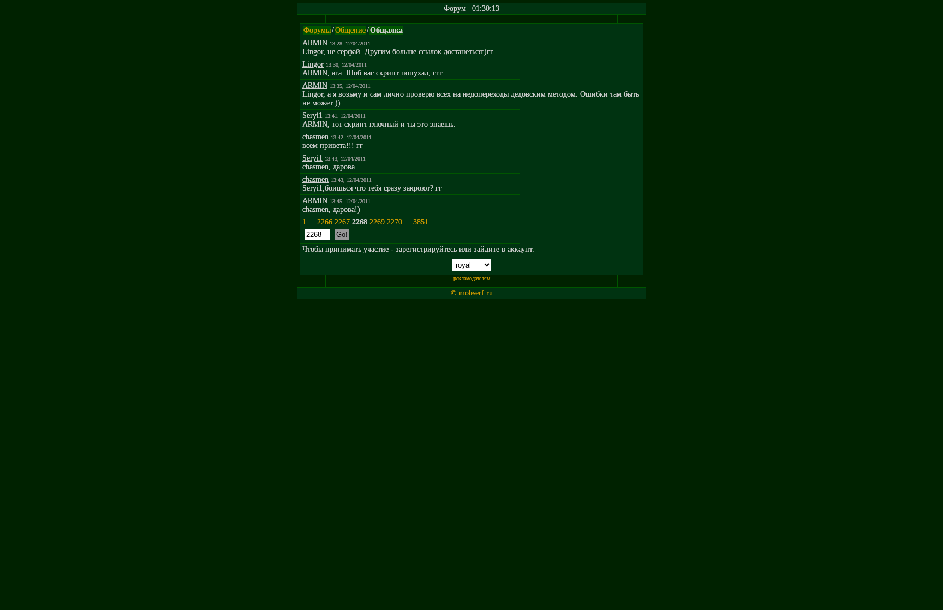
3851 (420, 222)
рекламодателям (471, 278)
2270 (394, 222)
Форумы (317, 30)
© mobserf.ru (472, 293)
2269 (377, 222)
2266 (324, 222)
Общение (350, 30)
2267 (342, 222)
